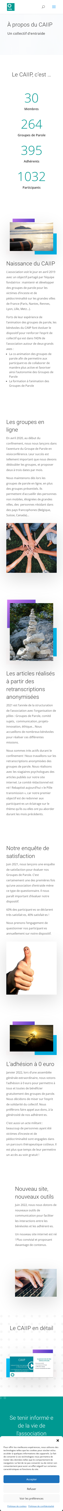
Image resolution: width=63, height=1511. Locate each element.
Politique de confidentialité (41, 1506)
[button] (57, 1440)
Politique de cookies (17, 1506)
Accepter (31, 1479)
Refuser (31, 1489)
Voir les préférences (31, 1498)
